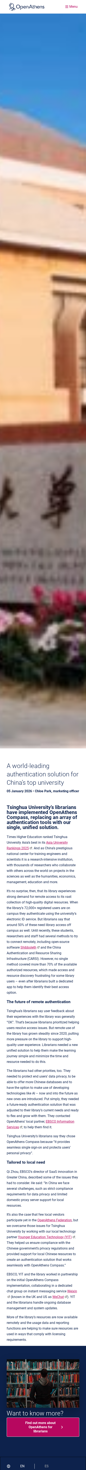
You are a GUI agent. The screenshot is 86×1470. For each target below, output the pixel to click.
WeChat (58, 1297)
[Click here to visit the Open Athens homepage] (27, 7)
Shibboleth (28, 947)
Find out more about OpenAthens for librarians (40, 1427)
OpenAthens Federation (54, 1220)
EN (22, 1466)
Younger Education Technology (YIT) (45, 1237)
